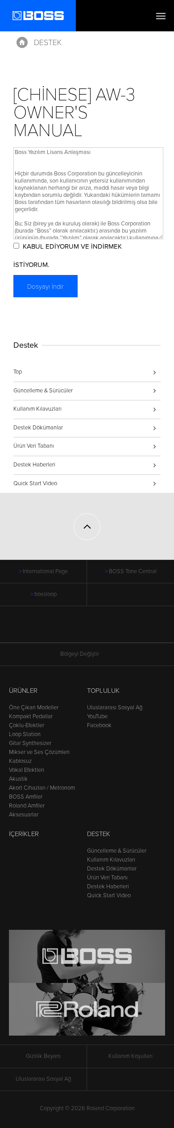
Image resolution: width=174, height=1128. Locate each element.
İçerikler (24, 834)
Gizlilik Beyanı (43, 1056)
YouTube (97, 716)
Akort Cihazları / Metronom (42, 787)
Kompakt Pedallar (31, 716)
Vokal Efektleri (26, 770)
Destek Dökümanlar (38, 427)
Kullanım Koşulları (130, 1056)
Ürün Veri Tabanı (33, 446)
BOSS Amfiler (25, 796)
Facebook (99, 725)
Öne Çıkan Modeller (33, 707)
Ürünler (23, 691)
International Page (45, 571)
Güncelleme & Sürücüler (43, 390)
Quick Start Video (35, 483)
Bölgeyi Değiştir (79, 654)
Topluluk (103, 691)
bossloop (45, 594)
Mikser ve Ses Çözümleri (39, 752)
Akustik (18, 779)
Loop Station (25, 734)
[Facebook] (78, 629)
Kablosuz (20, 761)
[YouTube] (95, 629)
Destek (48, 42)
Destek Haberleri (34, 464)
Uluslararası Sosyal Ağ (114, 707)
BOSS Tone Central (133, 571)
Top (17, 371)
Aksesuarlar (23, 814)
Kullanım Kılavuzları (37, 408)
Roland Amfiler (27, 805)
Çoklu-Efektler (26, 725)
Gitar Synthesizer (30, 743)
